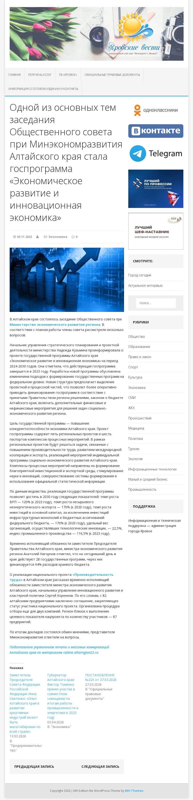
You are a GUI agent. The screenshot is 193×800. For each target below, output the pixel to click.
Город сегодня (139, 275)
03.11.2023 (24, 237)
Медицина (136, 428)
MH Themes (134, 790)
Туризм (133, 448)
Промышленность (142, 489)
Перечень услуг (40, 75)
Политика (135, 438)
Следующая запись (100, 766)
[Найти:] (156, 303)
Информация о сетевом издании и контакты (43, 89)
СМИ (132, 397)
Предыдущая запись (34, 766)
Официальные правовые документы (112, 75)
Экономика (57, 237)
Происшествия (139, 418)
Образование (139, 346)
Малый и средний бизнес (148, 479)
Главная (14, 75)
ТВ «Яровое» (68, 75)
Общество (136, 336)
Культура (135, 377)
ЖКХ (131, 408)
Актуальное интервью (145, 285)
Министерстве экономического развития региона (55, 324)
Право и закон (139, 356)
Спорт (133, 367)
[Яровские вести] (96, 34)
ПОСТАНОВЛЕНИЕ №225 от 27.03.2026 (101, 677)
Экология (135, 459)
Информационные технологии (152, 469)
